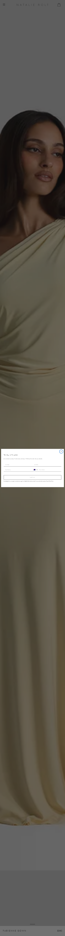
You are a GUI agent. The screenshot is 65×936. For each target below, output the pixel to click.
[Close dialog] (61, 451)
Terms (52, 481)
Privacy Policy (48, 481)
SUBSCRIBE (32, 477)
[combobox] (35, 469)
